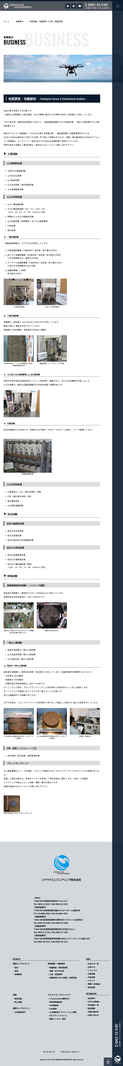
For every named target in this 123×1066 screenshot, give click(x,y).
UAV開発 (53, 1008)
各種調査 (18, 974)
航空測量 (18, 998)
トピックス (92, 970)
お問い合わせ (93, 1015)
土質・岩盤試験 (55, 974)
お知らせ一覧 (93, 963)
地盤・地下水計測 (56, 971)
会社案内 (91, 998)
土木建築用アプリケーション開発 (63, 1012)
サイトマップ (49, 1051)
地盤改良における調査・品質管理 (63, 977)
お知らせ (91, 967)
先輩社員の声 (93, 1011)
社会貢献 (91, 977)
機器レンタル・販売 (57, 1019)
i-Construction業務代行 (59, 998)
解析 (16, 971)
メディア (91, 980)
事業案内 (19, 21)
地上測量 (18, 1002)
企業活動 (91, 973)
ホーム (6, 21)
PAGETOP (108, 1062)
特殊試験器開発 (55, 1002)
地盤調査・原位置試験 (58, 967)
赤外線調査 (53, 1005)
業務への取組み (94, 984)
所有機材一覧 (93, 1005)
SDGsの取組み (94, 1001)
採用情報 (91, 1008)
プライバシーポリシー (70, 1051)
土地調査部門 (20, 1012)
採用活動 (91, 987)
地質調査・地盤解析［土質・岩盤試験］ (47, 21)
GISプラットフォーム (58, 1015)
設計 (16, 967)
